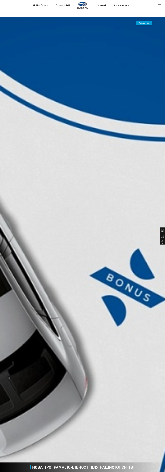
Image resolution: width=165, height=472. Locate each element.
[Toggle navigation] (159, 5)
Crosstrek (101, 5)
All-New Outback (121, 5)
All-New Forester (40, 5)
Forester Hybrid (63, 5)
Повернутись (144, 23)
